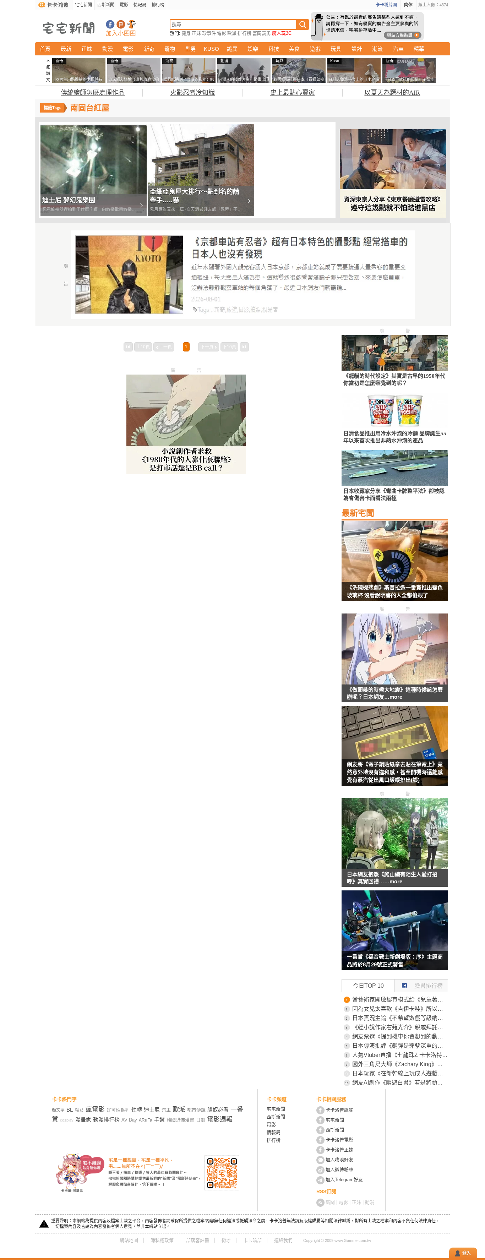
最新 (66, 49)
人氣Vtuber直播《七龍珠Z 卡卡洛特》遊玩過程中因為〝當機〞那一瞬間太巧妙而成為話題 (400, 1055)
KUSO (211, 49)
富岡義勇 (261, 33)
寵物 (169, 49)
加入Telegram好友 (344, 1179)
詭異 (232, 49)
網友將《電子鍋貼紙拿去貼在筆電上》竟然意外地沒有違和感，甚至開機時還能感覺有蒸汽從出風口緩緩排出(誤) (395, 772)
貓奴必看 (218, 1110)
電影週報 (220, 1119)
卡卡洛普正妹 (339, 1149)
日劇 (200, 1120)
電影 (124, 4)
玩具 (336, 49)
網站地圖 (129, 1240)
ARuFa (145, 1120)
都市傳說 (196, 1110)
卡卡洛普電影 (339, 1139)
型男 (190, 49)
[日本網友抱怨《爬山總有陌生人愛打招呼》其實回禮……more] (395, 867)
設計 (357, 49)
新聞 (330, 1202)
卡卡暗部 (252, 1240)
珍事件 (209, 33)
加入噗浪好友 (120, 24)
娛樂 (252, 49)
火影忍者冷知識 (192, 92)
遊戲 (315, 49)
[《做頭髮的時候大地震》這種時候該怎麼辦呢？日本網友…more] (395, 683)
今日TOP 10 (368, 986)
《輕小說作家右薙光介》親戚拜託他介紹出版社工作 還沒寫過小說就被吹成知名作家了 (400, 1027)
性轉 (136, 1110)
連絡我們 (283, 1240)
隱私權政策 (162, 1240)
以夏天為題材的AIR (392, 92)
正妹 (196, 33)
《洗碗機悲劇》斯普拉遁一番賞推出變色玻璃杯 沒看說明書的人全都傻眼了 (395, 591)
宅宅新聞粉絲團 (110, 24)
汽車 (398, 49)
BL (69, 1110)
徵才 (226, 1240)
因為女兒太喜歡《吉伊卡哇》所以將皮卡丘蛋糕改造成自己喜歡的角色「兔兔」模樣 (400, 1009)
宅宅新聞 (83, 4)
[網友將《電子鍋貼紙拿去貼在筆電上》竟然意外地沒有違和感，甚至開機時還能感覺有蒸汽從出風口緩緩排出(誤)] (395, 750)
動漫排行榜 (106, 1120)
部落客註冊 (197, 1240)
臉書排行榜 (428, 986)
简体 (408, 4)
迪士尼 (152, 1110)
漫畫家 (83, 1120)
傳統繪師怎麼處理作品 (93, 92)
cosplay (66, 1120)
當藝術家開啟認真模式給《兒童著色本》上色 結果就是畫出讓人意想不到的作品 (400, 1000)
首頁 (45, 49)
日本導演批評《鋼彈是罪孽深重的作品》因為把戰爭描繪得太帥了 (400, 1046)
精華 (419, 49)
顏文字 (58, 1110)
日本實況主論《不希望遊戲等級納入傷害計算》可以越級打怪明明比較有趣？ (400, 1018)
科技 (273, 49)
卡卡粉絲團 (386, 4)
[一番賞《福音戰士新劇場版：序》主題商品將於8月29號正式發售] (395, 934)
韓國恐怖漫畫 (180, 1120)
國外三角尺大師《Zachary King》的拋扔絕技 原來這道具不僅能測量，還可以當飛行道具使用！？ (400, 1064)
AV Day (129, 1120)
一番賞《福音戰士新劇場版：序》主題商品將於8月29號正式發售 (395, 960)
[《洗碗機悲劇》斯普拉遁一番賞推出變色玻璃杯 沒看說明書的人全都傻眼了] (395, 565)
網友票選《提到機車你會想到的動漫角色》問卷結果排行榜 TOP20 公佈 (400, 1036)
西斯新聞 (105, 4)
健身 (186, 33)
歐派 (231, 33)
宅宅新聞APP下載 (131, 24)
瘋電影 (95, 1109)
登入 (466, 1253)
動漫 (107, 49)
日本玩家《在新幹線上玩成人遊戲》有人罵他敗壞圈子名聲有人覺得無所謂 (400, 1073)
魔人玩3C (281, 33)
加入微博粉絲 (339, 1169)
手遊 (159, 1120)
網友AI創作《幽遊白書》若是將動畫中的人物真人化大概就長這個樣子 (400, 1083)
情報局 (139, 4)
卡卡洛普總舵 (339, 1110)
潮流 (377, 49)
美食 (294, 49)
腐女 (79, 1110)
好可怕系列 (118, 1110)
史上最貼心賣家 (292, 92)
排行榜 (158, 4)
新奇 (149, 49)
